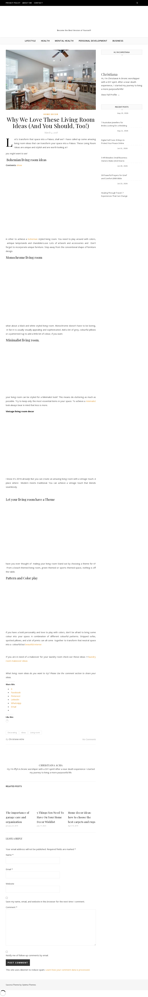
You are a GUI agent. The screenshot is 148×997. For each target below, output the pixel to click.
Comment (11, 907)
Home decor (51, 114)
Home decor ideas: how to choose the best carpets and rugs (81, 817)
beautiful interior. (33, 644)
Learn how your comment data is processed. (68, 969)
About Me (27, 3)
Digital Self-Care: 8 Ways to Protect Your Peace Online (113, 142)
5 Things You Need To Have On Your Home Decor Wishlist (50, 817)
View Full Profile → (110, 94)
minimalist (91, 401)
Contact (38, 3)
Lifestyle (30, 40)
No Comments (89, 739)
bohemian (33, 239)
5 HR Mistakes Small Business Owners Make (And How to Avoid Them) (114, 159)
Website (10, 883)
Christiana (109, 74)
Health (45, 40)
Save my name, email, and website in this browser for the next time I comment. (45, 901)
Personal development (93, 40)
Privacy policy (13, 3)
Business (118, 40)
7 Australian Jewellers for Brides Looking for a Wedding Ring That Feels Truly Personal (114, 124)
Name (9, 854)
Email (9, 869)
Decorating (12, 732)
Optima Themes (29, 984)
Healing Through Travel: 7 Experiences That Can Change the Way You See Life (114, 195)
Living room (35, 732)
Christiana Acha (16, 739)
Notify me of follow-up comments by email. (27, 955)
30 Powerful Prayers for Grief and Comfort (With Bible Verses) (114, 177)
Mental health (64, 40)
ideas (23, 732)
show (19, 165)
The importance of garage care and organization (17, 817)
